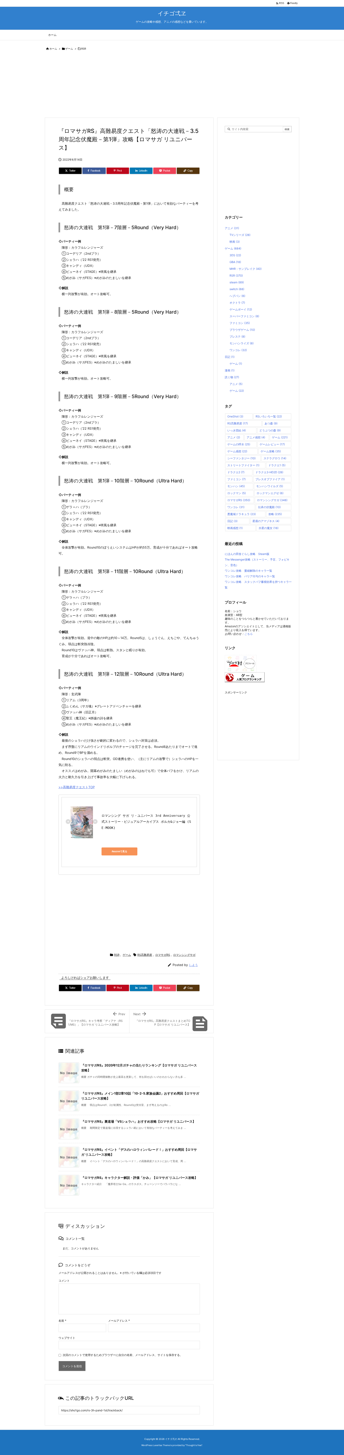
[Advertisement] (164, 85)
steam (237, 282)
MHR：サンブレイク (246, 268)
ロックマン (236, 493)
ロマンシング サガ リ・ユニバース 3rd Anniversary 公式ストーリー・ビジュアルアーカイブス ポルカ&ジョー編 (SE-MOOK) (146, 822)
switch (237, 289)
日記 (230, 356)
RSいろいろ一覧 (269, 416)
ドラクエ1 (276, 465)
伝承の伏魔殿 (269, 507)
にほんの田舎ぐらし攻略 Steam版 (247, 554)
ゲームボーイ (241, 309)
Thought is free (193, 1445)
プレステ (237, 336)
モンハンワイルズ (269, 486)
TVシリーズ (240, 235)
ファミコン (240, 323)
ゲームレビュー (272, 444)
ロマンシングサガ (184, 954)
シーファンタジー (241, 458)
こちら (248, 633)
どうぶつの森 (270, 430)
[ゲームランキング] (245, 676)
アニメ (232, 228)
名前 (62, 1320)
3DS (235, 255)
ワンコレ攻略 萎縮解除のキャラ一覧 (248, 570)
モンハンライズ (242, 343)
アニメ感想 (256, 437)
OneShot (235, 416)
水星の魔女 (269, 528)
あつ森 (271, 423)
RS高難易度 (144, 954)
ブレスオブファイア (270, 479)
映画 (235, 241)
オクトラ (237, 302)
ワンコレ (238, 350)
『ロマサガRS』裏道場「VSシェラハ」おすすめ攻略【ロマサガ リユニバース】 (138, 1121)
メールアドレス (119, 1320)
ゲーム (69, 48)
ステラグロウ (275, 458)
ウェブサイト (67, 1337)
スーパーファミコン (244, 316)
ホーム (53, 48)
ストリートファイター (243, 465)
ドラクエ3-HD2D (269, 472)
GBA (235, 262)
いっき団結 (236, 430)
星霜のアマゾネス (265, 521)
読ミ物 (232, 377)
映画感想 (235, 528)
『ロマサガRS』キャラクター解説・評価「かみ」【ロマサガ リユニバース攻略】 (139, 1178)
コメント (64, 1280)
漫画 (230, 370)
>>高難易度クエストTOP (77, 787)
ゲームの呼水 (238, 444)
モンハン (236, 486)
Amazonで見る (119, 851)
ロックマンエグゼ (270, 493)
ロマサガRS (162, 954)
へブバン (237, 295)
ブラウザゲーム (242, 329)
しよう (193, 965)
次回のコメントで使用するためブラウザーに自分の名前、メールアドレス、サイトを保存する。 (123, 1355)
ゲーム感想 (237, 451)
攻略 (275, 514)
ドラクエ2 (235, 472)
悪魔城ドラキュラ (241, 514)
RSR (83, 48)
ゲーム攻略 (271, 451)
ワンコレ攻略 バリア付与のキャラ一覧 (250, 576)
